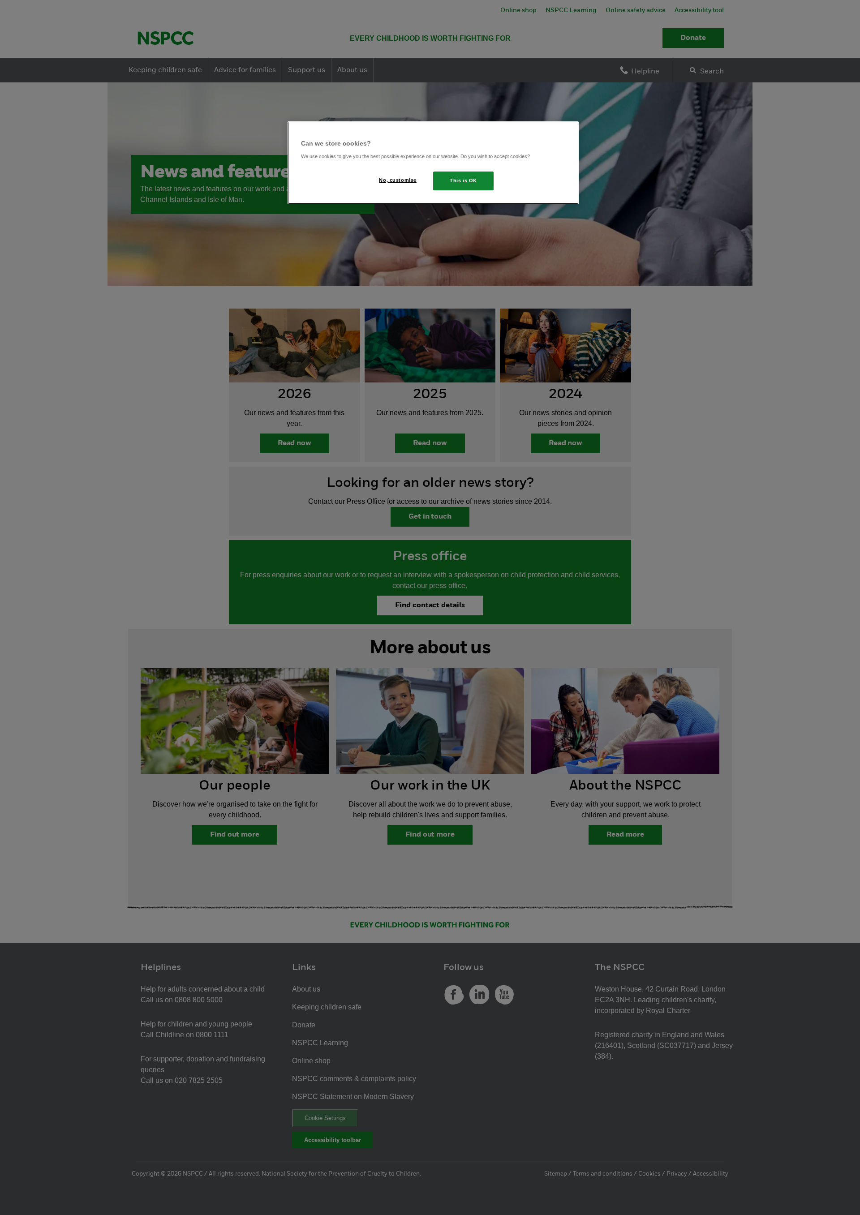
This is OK (463, 180)
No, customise (397, 180)
